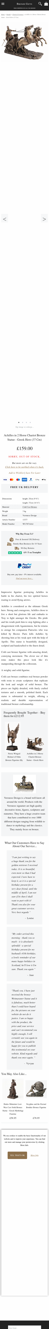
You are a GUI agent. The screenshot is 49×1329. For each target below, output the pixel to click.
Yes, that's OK (17, 1155)
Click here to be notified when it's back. (24, 466)
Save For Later (33, 472)
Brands (9, 14)
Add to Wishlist (16, 472)
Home (3, 14)
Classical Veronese (17, 14)
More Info (35, 1155)
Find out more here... (24, 578)
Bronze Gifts (24, 3)
